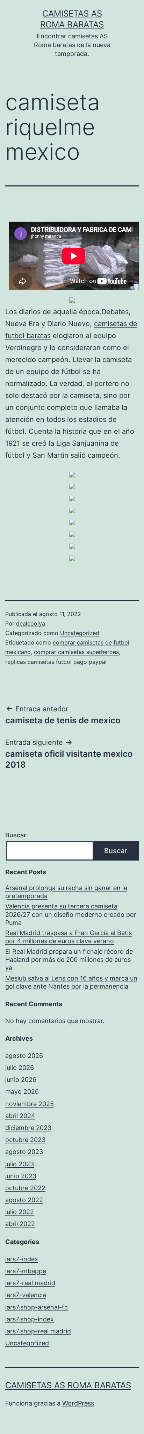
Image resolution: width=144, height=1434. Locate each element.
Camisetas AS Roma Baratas (68, 1385)
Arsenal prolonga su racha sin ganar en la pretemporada (66, 892)
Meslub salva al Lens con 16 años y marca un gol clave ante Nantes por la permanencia (71, 982)
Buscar (15, 835)
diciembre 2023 (28, 1127)
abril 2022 (20, 1223)
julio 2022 (19, 1212)
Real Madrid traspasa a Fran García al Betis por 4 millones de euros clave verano (68, 937)
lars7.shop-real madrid (38, 1331)
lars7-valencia (25, 1295)
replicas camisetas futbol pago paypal (56, 661)
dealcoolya (30, 623)
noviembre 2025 (29, 1104)
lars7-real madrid (30, 1283)
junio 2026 (20, 1079)
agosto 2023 (24, 1151)
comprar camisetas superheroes (76, 651)
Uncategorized (79, 632)
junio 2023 (20, 1176)
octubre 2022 (25, 1188)
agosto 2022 (24, 1200)
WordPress (78, 1403)
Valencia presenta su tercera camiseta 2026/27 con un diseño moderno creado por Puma (70, 914)
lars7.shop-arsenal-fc (36, 1307)
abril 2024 (20, 1115)
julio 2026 (19, 1067)
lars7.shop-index (29, 1319)
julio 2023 (19, 1164)
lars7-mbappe (25, 1271)
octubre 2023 (25, 1139)
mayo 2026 (22, 1091)
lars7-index (21, 1259)
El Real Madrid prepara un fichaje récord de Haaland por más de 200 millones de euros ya (69, 960)
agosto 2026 (24, 1055)
